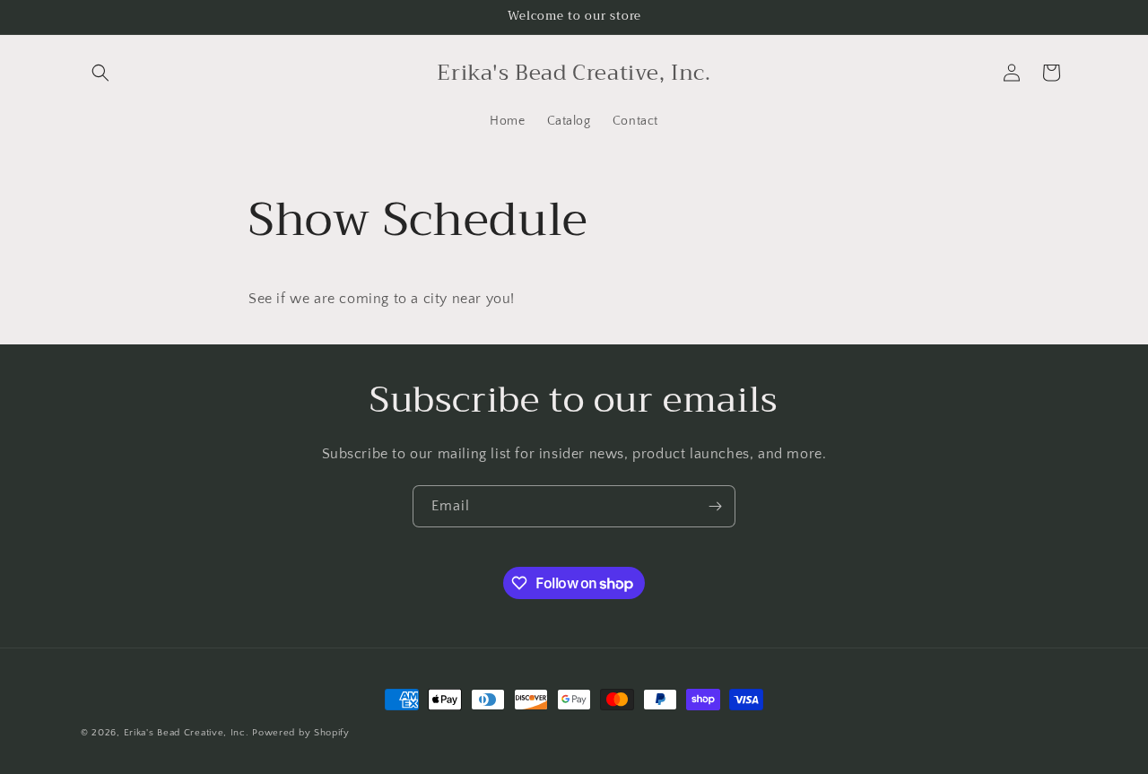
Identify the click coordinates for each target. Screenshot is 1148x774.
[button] (100, 72)
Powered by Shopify (301, 732)
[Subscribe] (715, 506)
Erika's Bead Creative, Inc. (186, 732)
